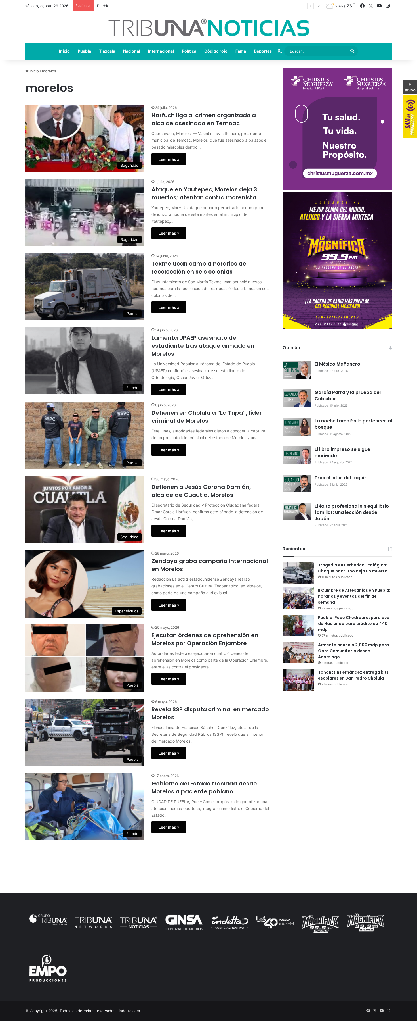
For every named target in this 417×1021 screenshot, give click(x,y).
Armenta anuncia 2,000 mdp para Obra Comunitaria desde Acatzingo (353, 651)
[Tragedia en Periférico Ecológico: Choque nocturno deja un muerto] (298, 573)
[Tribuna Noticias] (208, 27)
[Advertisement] (337, 744)
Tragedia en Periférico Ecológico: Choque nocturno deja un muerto (352, 568)
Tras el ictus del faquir (340, 478)
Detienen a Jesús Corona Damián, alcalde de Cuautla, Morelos (201, 491)
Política (189, 51)
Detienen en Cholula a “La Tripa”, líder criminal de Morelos (206, 417)
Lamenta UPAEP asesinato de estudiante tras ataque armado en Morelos (202, 346)
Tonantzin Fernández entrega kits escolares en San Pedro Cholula (353, 675)
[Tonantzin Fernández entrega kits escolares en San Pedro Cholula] (298, 680)
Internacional (161, 51)
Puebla (84, 51)
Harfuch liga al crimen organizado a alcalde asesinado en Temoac (203, 119)
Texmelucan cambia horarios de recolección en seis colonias (198, 268)
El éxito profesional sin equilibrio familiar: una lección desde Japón (352, 512)
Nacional (131, 51)
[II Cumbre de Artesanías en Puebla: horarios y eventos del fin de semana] (298, 598)
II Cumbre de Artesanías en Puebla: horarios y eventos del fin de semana (354, 596)
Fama (240, 51)
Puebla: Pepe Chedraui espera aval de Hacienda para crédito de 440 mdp (162, 5)
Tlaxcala (107, 51)
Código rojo (216, 51)
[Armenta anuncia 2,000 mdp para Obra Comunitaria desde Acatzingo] (298, 652)
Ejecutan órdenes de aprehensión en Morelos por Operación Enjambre (204, 639)
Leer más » (169, 159)
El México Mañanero (337, 364)
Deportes (263, 51)
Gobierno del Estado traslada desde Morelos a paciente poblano (204, 787)
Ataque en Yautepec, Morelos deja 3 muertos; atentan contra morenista (204, 193)
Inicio (64, 51)
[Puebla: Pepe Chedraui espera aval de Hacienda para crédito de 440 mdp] (298, 625)
